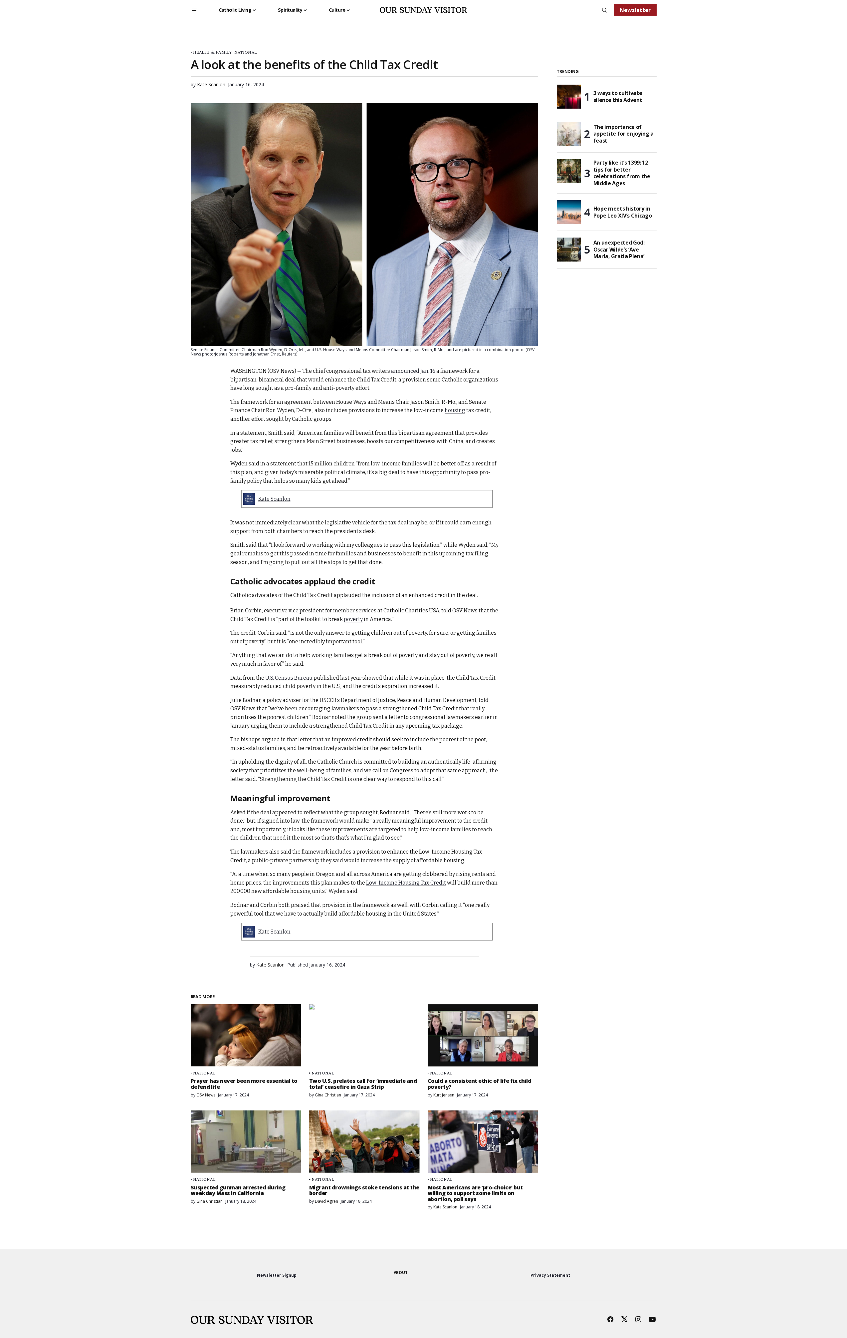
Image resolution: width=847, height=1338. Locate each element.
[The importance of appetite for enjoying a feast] (569, 134)
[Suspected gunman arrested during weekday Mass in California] (246, 1141)
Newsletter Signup (277, 1275)
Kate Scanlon (274, 499)
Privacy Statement (550, 1275)
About (401, 1272)
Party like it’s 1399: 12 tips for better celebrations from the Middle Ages (621, 173)
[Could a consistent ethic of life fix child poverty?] (483, 1035)
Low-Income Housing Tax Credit (406, 883)
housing (455, 410)
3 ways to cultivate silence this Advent (617, 96)
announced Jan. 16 (413, 371)
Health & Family (212, 52)
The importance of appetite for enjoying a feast (623, 134)
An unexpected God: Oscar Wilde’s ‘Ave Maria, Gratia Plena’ (619, 249)
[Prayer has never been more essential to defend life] (246, 1035)
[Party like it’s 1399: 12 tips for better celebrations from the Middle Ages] (569, 171)
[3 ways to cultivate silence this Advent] (569, 97)
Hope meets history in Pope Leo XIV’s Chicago (622, 212)
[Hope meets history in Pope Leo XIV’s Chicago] (569, 212)
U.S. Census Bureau (289, 678)
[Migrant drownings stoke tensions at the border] (364, 1141)
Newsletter (635, 10)
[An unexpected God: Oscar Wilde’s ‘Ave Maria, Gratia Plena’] (569, 250)
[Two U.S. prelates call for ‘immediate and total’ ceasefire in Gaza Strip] (364, 1035)
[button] (195, 10)
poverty (353, 619)
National (245, 52)
